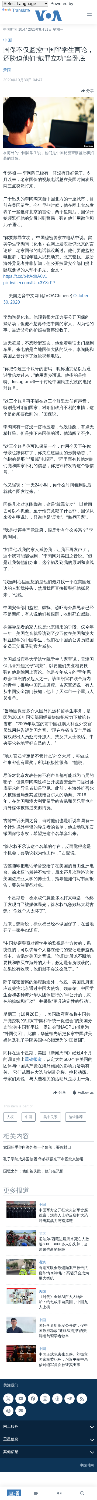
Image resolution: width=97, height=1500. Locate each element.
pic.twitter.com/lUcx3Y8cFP (29, 282)
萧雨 (7, 70)
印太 (42, 1233)
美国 (42, 1291)
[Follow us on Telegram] (69, 1399)
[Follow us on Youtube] (20, 1399)
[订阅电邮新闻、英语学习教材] (20, 1411)
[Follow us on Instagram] (45, 1399)
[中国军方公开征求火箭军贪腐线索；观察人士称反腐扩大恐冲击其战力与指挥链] (21, 1209)
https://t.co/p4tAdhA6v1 (25, 276)
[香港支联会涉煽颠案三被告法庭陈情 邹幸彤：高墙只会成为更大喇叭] (21, 1267)
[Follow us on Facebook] (33, 1399)
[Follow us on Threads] (57, 1399)
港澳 (42, 1262)
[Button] (87, 91)
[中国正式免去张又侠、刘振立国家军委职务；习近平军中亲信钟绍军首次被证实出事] (21, 1353)
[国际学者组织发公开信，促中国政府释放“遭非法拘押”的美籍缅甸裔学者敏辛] (21, 1325)
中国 (7, 40)
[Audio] (59, 1493)
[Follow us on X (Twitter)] (8, 1399)
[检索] (82, 1493)
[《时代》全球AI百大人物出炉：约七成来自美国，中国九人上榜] (21, 1296)
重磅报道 (33, 1059)
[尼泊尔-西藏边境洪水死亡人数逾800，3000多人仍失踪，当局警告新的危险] (21, 1238)
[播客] (8, 1411)
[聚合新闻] (82, 1399)
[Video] (36, 1493)
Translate (21, 10)
